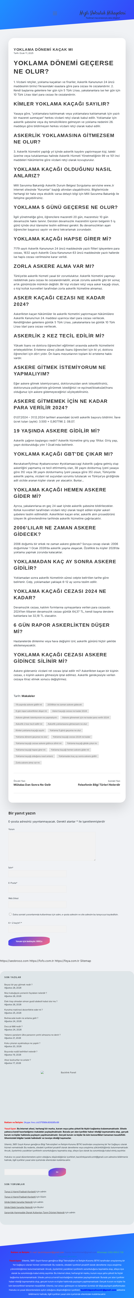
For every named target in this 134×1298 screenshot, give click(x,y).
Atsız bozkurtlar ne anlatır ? (17, 1060)
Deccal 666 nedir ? (13, 1026)
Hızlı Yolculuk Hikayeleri (103, 13)
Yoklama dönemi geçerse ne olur (31, 736)
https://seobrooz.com (14, 961)
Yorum (11, 829)
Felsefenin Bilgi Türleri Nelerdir (99, 784)
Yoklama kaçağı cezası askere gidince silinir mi (38, 743)
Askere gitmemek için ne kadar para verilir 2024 (85, 717)
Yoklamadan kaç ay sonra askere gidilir (78, 756)
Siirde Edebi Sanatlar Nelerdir (18, 1202)
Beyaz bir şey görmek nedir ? (18, 984)
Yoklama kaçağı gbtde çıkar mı (82, 743)
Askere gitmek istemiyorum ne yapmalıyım (36, 717)
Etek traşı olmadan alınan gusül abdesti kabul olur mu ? (30, 1001)
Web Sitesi (13, 898)
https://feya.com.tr (67, 961)
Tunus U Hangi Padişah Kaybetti (20, 1191)
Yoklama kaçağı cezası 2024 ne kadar (71, 736)
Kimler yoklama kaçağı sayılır (30, 730)
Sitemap (85, 961)
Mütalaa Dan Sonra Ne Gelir (32, 784)
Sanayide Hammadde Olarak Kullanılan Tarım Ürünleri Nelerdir (34, 1212)
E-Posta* (12, 883)
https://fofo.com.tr (41, 961)
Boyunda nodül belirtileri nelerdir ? (20, 1051)
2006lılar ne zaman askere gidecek (64, 704)
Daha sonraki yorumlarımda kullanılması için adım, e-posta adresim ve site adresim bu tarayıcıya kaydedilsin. (65, 914)
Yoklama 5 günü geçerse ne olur (65, 730)
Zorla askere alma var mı (28, 762)
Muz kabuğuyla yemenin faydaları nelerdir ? (25, 993)
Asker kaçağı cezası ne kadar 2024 (69, 711)
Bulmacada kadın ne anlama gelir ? (21, 1018)
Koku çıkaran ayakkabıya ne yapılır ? (22, 1043)
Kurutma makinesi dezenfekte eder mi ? (23, 1009)
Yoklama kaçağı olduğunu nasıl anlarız (34, 756)
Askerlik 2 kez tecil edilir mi (29, 724)
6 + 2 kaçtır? (15, 923)
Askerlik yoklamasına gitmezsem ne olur (67, 724)
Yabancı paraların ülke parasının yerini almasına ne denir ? (32, 1034)
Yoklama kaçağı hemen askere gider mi (70, 749)
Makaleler (28, 696)
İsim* (10, 867)
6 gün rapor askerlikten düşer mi (31, 711)
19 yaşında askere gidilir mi (29, 704)
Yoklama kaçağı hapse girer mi (30, 749)
